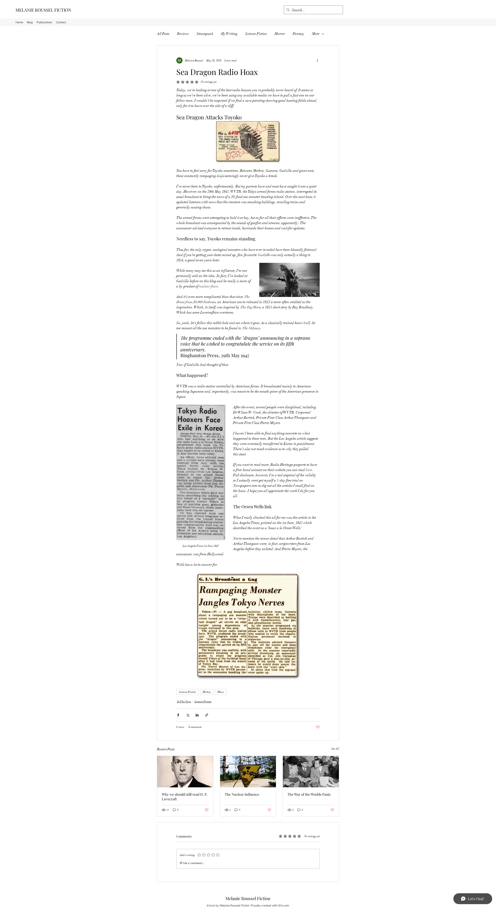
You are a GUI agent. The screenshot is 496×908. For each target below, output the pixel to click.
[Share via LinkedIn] (197, 715)
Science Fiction (256, 34)
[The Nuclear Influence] (248, 771)
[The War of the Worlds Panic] (311, 771)
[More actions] (317, 60)
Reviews (183, 34)
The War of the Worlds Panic (309, 794)
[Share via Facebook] (178, 715)
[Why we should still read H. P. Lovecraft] (185, 771)
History (207, 692)
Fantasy (298, 34)
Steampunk (204, 34)
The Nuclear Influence (242, 794)
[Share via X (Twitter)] (187, 715)
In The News (184, 701)
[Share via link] (206, 715)
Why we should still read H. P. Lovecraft (185, 796)
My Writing (229, 34)
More (315, 34)
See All (335, 748)
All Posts (163, 34)
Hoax (221, 692)
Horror (280, 34)
